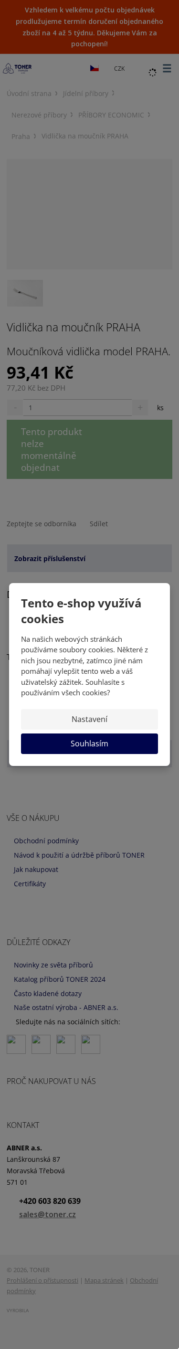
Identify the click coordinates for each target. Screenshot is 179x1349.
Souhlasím (89, 743)
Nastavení (89, 719)
